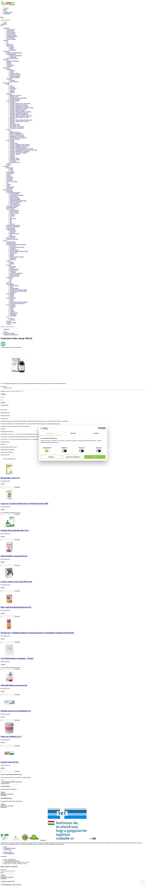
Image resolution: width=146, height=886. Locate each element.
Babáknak (9, 69)
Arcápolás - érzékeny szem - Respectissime (20, 103)
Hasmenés (12, 267)
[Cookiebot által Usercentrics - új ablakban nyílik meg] (99, 428)
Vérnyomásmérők (14, 203)
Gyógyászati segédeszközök (13, 192)
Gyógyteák (12, 319)
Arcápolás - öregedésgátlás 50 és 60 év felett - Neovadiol (23, 150)
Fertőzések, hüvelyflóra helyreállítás (18, 291)
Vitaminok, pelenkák (15, 76)
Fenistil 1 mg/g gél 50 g (10, 762)
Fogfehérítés (13, 314)
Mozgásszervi (10, 46)
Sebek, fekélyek (13, 252)
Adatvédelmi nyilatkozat (9, 848)
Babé (8, 84)
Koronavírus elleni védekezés (17, 247)
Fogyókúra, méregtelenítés (13, 226)
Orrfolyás (9, 63)
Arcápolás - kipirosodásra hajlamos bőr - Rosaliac (22, 107)
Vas (7, 182)
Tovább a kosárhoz (16, 884)
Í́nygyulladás (13, 306)
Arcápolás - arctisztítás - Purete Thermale (19, 144)
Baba (11, 130)
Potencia (12, 296)
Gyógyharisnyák (14, 196)
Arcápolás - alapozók (15, 154)
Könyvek (9, 321)
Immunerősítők (10, 187)
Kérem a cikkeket (5, 783)
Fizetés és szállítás (8, 852)
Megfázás (6, 59)
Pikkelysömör (13, 258)
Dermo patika (7, 83)
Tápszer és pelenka (11, 39)
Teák (11, 235)
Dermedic (9, 163)
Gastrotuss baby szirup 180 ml (11, 334)
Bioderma (9, 93)
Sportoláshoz (13, 50)
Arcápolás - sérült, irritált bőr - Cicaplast (19, 117)
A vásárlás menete (8, 12)
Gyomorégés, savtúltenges (16, 273)
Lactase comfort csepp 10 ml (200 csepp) (16, 582)
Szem (11, 278)
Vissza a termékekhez (6, 884)
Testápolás (12, 92)
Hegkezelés (12, 259)
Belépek (3, 792)
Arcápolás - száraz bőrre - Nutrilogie (18, 152)
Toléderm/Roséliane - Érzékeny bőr (18, 137)
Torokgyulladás (10, 65)
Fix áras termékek (11, 33)
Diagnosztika (10, 191)
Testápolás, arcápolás (15, 99)
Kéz (11, 219)
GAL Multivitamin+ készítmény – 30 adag (17, 658)
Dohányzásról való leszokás (13, 225)
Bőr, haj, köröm (10, 208)
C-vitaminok (10, 178)
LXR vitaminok (10, 37)
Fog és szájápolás (11, 304)
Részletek (17, 487)
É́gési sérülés (13, 245)
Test (11, 222)
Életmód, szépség (8, 189)
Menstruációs (10, 44)
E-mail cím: (3, 869)
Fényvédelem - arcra (15, 124)
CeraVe (8, 165)
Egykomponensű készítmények (14, 52)
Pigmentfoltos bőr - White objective (18, 98)
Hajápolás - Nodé (14, 96)
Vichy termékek (10, 140)
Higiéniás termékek (14, 250)
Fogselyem (12, 311)
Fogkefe (12, 310)
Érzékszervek (10, 277)
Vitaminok (9, 66)
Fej (7, 41)
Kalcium (9, 174)
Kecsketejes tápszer (14, 73)
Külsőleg (12, 262)
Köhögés (9, 62)
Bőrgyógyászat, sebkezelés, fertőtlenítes (16, 244)
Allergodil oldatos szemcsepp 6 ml (14, 685)
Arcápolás (12, 87)
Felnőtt (11, 169)
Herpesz (12, 255)
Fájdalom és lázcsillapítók (13, 61)
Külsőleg (12, 47)
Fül (10, 281)
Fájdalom (6, 40)
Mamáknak (9, 78)
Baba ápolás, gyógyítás (15, 74)
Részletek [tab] (73, 433)
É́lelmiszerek (13, 236)
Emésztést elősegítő (14, 276)
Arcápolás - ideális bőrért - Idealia (18, 147)
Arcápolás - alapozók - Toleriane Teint (19, 114)
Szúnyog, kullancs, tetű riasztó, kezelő (19, 251)
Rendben (94, 457)
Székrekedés (13, 266)
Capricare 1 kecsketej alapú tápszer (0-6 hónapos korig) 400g (24, 503)
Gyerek (11, 170)
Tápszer (12, 72)
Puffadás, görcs (13, 270)
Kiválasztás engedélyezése (73, 457)
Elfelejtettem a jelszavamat (7, 794)
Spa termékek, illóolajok (12, 206)
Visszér (11, 300)
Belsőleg (12, 263)
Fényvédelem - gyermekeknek (17, 126)
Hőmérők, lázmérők (14, 198)
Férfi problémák (10, 293)
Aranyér (12, 299)
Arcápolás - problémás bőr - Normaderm (19, 151)
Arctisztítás (12, 102)
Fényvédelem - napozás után (16, 128)
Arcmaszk (12, 141)
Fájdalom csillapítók (14, 77)
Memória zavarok (11, 241)
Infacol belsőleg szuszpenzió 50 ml (14, 556)
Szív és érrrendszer (11, 298)
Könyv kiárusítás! (11, 32)
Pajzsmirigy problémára (12, 239)
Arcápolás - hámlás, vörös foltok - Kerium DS (21, 115)
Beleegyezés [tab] (50, 433)
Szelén (8, 185)
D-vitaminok (10, 188)
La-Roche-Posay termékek (13, 100)
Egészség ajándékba (11, 322)
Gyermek (12, 89)
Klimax (11, 287)
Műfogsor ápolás (14, 313)
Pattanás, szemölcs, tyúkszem (17, 256)
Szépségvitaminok (14, 211)
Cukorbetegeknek (11, 229)
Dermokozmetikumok (12, 36)
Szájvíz (11, 308)
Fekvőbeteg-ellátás (14, 193)
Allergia (9, 261)
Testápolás (12, 70)
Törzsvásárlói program (9, 853)
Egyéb (5, 240)
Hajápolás (12, 91)
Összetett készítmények (12, 58)
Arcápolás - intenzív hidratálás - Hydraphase (20, 111)
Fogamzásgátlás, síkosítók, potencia (18, 289)
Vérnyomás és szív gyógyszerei (17, 303)
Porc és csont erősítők (12, 181)
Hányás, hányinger (14, 269)
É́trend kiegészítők (14, 233)
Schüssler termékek (11, 35)
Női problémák (10, 284)
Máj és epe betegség (14, 274)
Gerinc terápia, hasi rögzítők (16, 195)
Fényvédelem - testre (15, 125)
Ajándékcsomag (13, 143)
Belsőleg (12, 48)
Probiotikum (13, 271)
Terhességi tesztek (14, 288)
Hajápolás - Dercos (14, 158)
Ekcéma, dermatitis (14, 213)
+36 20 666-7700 (11, 859)
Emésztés (9, 265)
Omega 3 (9, 184)
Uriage (8, 129)
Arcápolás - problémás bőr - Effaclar (18, 109)
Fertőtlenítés (13, 248)
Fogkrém (12, 307)
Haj (10, 217)
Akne (11, 85)
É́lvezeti (12, 318)
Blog (5, 11)
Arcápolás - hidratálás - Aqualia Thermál (19, 146)
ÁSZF (5, 846)
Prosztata (12, 295)
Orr (10, 280)
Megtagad (51, 457)
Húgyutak (9, 282)
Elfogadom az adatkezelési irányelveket (11, 781)
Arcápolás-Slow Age (15, 162)
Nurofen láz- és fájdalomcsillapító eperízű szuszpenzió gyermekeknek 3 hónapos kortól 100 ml (37, 633)
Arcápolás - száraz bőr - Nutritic (17, 110)
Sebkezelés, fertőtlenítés (15, 202)
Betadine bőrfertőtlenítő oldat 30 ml (15, 530)
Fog (8, 43)
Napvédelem (13, 218)
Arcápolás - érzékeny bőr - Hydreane (19, 104)
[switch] (64, 451)
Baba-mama (6, 67)
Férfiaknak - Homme (15, 159)
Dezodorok (12, 118)
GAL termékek (10, 173)
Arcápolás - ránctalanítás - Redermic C (19, 113)
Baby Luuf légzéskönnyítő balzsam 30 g (16, 607)
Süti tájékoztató (7, 849)
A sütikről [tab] (95, 433)
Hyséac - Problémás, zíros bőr (17, 135)
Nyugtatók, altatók (11, 243)
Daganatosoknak (11, 237)
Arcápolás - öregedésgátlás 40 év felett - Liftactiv (21, 148)
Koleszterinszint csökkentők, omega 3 (19, 302)
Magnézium (9, 180)
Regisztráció (4, 795)
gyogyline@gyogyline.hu (13, 861)
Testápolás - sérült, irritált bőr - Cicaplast (19, 121)
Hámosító (12, 254)
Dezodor (12, 224)
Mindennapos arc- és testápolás (17, 136)
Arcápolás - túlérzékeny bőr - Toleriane (19, 106)
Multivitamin (10, 167)
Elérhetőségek (7, 13)
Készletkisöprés (10, 30)
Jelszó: (2, 872)
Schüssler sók (13, 57)
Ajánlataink (6, 28)
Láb (11, 221)
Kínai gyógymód (11, 228)
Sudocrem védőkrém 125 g (11, 736)
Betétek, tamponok (14, 285)
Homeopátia (7, 51)
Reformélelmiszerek (11, 207)
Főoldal (5, 332)
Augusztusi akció (11, 29)
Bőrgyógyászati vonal (15, 132)
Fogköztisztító (13, 315)
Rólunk (5, 9)
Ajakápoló (12, 215)
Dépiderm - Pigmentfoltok (16, 133)
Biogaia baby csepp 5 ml (10, 478)
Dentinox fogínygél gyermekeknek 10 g (16, 711)
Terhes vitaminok (14, 81)
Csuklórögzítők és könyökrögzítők (18, 200)
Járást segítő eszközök (15, 199)
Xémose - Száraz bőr (15, 139)
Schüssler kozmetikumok (16, 55)
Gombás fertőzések (14, 210)
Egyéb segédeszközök (15, 204)
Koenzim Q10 (10, 177)
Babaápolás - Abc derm (15, 95)
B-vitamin (9, 176)
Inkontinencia (13, 292)
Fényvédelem (13, 88)
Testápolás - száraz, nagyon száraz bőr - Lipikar (21, 119)
